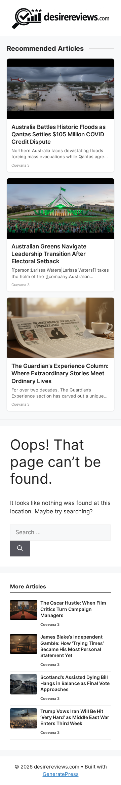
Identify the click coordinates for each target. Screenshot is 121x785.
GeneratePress (61, 774)
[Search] (20, 549)
